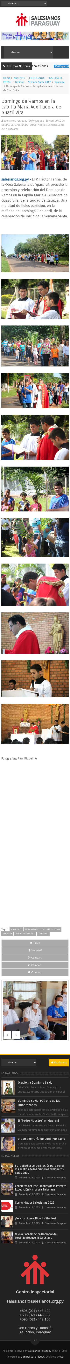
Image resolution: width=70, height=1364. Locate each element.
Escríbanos (60, 1062)
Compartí (36, 950)
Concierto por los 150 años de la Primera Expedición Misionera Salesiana (40, 1187)
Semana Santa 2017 (39, 82)
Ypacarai (59, 82)
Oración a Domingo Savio (35, 1082)
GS (61, 1356)
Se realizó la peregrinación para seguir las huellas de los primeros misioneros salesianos (40, 1169)
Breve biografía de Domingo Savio (41, 1139)
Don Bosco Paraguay (32, 1356)
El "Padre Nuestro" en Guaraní (38, 1120)
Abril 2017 (19, 77)
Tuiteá (36, 943)
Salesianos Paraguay (39, 1350)
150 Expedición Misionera (54, 66)
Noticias (19, 82)
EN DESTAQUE (37, 77)
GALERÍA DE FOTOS (26, 124)
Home (6, 77)
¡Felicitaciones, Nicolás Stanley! (35, 1218)
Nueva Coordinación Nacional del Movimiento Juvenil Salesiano (36, 1236)
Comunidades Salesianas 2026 (34, 1202)
